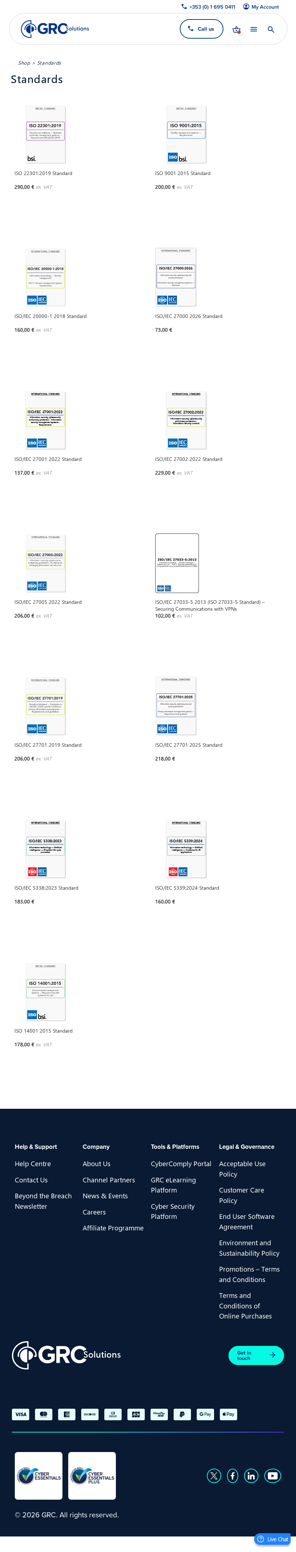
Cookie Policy (200, 1543)
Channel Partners (109, 1179)
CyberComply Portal (181, 1163)
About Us (96, 1163)
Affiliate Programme (113, 1227)
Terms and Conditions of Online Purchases (245, 1305)
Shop (24, 62)
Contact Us (31, 1179)
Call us (205, 28)
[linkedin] (251, 1476)
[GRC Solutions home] (66, 1355)
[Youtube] (273, 1476)
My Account (265, 6)
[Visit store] (236, 28)
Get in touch (244, 1355)
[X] (214, 1476)
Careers (94, 1211)
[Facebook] (232, 1476)
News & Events (105, 1195)
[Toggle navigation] (253, 29)
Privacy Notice (149, 1543)
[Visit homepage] (55, 29)
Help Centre (33, 1163)
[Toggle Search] (270, 28)
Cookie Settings (252, 1543)
